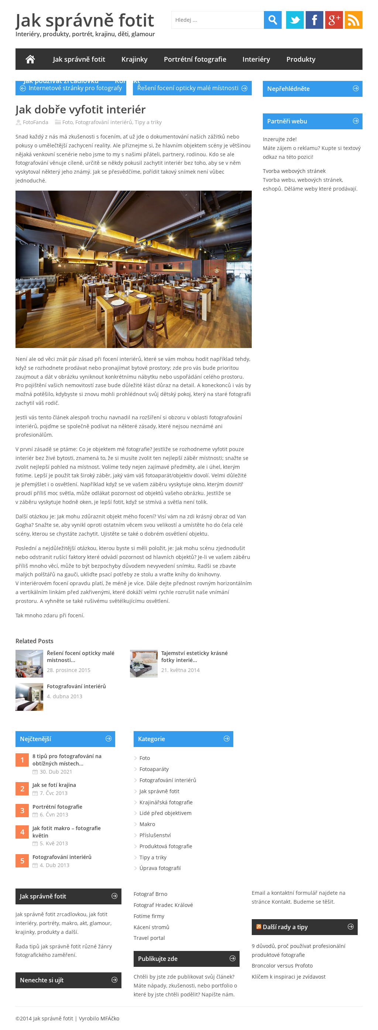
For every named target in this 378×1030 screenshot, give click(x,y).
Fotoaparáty (154, 768)
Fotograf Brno (150, 893)
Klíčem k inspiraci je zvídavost (289, 976)
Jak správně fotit (85, 20)
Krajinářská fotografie (166, 802)
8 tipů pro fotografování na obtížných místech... (67, 760)
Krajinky (134, 59)
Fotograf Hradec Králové (163, 904)
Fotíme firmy (149, 916)
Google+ (334, 20)
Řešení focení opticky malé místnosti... (80, 656)
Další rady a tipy (285, 927)
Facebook (314, 20)
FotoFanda (35, 122)
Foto (67, 122)
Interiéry (256, 59)
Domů (30, 59)
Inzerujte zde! (280, 139)
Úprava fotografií (160, 868)
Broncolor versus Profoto (282, 965)
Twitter (295, 20)
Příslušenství (155, 835)
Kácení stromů (151, 927)
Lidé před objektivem (166, 812)
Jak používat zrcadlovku (61, 80)
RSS (353, 20)
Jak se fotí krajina (54, 784)
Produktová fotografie (166, 846)
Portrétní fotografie (195, 59)
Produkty (301, 59)
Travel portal (149, 937)
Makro (147, 824)
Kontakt (127, 80)
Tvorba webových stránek (294, 170)
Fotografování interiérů (103, 122)
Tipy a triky (148, 122)
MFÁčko (109, 1018)
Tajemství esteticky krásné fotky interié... (194, 656)
